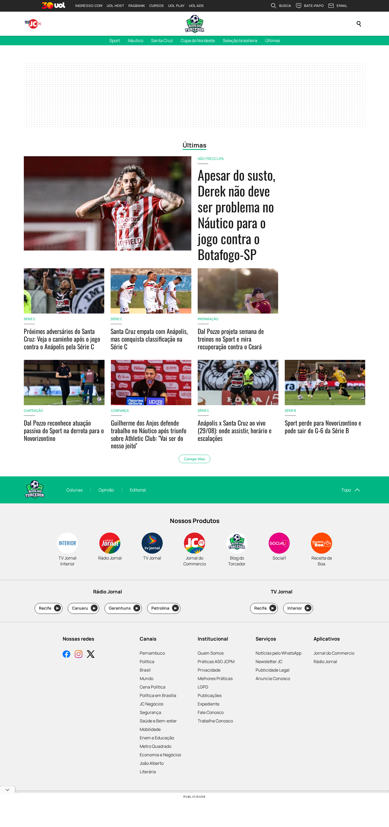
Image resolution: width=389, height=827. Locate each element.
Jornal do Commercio (334, 653)
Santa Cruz (162, 40)
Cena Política (152, 687)
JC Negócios (151, 704)
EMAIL (342, 6)
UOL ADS (196, 6)
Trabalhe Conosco (215, 721)
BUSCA (285, 6)
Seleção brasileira (240, 40)
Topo (346, 490)
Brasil (145, 670)
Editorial (138, 490)
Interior (298, 608)
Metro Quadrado (155, 746)
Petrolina (164, 608)
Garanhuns (123, 608)
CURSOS (156, 6)
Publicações (209, 695)
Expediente (208, 704)
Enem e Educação (157, 738)
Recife (49, 608)
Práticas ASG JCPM (216, 661)
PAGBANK (136, 6)
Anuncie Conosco (273, 678)
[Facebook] (66, 654)
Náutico (135, 40)
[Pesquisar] (358, 23)
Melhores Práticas (215, 678)
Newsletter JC (269, 661)
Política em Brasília (158, 695)
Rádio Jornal (325, 661)
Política (147, 661)
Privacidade (209, 670)
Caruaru (84, 608)
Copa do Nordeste (198, 40)
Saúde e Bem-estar (158, 721)
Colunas (74, 490)
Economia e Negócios (160, 755)
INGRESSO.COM (88, 6)
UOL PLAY (176, 6)
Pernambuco (152, 653)
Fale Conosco (211, 712)
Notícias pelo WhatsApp (278, 653)
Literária (148, 772)
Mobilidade (150, 729)
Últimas (272, 40)
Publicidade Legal (273, 670)
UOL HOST (115, 6)
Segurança (150, 712)
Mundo (146, 678)
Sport (114, 40)
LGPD (203, 687)
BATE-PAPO (314, 6)
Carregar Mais (194, 459)
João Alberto (152, 763)
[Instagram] (79, 654)
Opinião (106, 490)
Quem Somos (211, 653)
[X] (91, 654)
